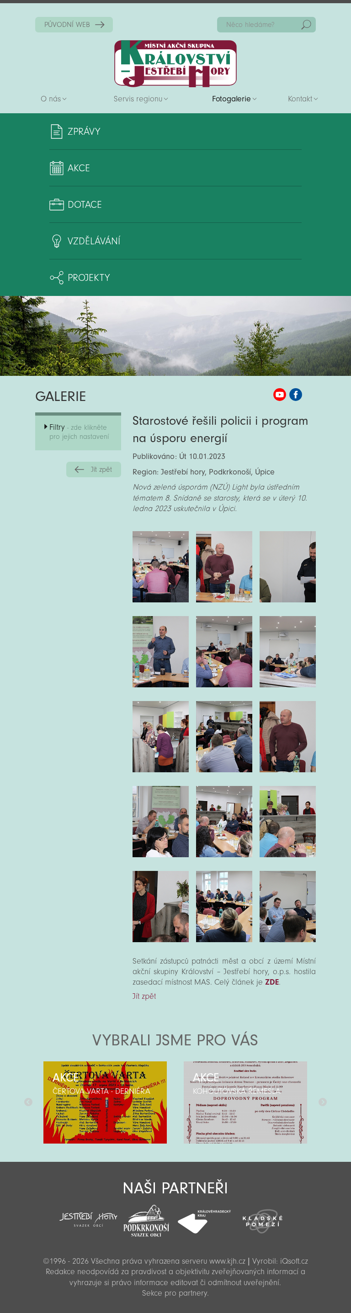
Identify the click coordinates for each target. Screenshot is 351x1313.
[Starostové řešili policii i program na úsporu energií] (161, 566)
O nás (51, 99)
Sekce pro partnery (174, 1293)
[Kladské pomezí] (263, 1217)
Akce (79, 168)
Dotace (85, 205)
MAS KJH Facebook (295, 394)
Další (322, 1102)
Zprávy (84, 131)
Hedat (306, 25)
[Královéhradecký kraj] (205, 1216)
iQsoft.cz (294, 1261)
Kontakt (300, 99)
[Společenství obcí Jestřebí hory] (88, 1213)
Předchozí (28, 1102)
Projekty (89, 278)
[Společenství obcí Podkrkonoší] (146, 1218)
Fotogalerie (231, 99)
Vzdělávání (94, 241)
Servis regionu (138, 99)
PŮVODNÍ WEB (67, 25)
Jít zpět (101, 469)
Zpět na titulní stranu (175, 64)
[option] (105, 1102)
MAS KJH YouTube (279, 394)
